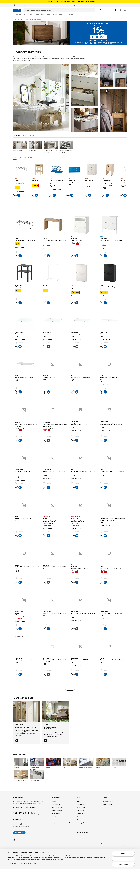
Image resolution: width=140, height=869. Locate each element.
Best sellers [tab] (22, 157)
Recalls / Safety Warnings (82, 5)
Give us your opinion (57, 826)
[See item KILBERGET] (56, 409)
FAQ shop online (56, 813)
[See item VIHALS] (112, 504)
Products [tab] (18, 14)
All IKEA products (81, 807)
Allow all (123, 853)
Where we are (81, 804)
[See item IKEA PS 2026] (110, 169)
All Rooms (20, 19)
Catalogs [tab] (31, 135)
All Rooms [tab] (29, 14)
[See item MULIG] (56, 273)
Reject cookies (123, 864)
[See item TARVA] (27, 553)
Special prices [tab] (71, 14)
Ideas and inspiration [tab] (59, 14)
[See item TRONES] (84, 273)
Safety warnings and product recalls (61, 823)
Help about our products (58, 807)
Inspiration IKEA (81, 813)
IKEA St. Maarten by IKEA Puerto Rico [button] (24, 5)
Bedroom (27, 19)
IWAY (78, 829)
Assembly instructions (57, 820)
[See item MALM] (56, 225)
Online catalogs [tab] (39, 14)
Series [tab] (24, 135)
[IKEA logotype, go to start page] (17, 10)
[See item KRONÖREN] (39, 169)
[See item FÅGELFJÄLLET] (92, 169)
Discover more (17, 829)
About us (79, 801)
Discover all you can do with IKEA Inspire (24, 807)
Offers (79, 816)
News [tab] (48, 14)
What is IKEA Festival (82, 832)
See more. (92, 1)
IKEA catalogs (81, 810)
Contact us (54, 801)
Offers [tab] (30, 157)
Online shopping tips (57, 810)
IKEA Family (72, 5)
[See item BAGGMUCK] (74, 169)
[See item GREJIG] (21, 169)
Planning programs (108, 804)
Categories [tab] (17, 135)
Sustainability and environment (85, 820)
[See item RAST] (112, 364)
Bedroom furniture (36, 19)
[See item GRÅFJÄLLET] (56, 599)
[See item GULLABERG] (112, 225)
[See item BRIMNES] (84, 225)
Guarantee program (57, 816)
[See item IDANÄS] (27, 364)
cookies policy (31, 863)
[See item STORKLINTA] (27, 320)
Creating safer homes (83, 823)
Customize (122, 859)
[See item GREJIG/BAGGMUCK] (56, 169)
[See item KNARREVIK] (27, 273)
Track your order (56, 804)
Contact (91, 5)
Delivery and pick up (108, 801)
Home (14, 19)
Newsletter (80, 826)
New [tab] (15, 157)
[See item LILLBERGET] (56, 553)
